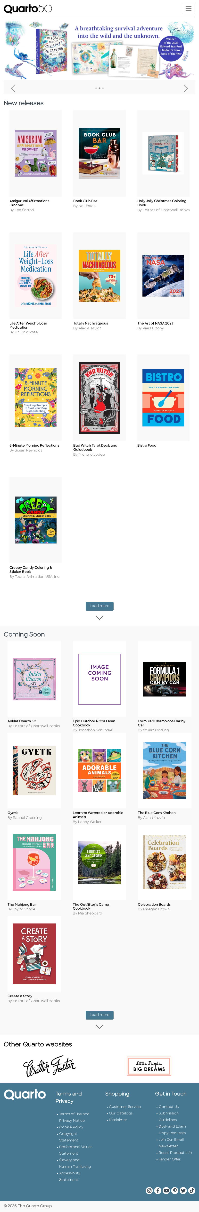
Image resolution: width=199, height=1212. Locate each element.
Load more (102, 606)
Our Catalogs (121, 1113)
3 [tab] (103, 88)
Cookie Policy (71, 1127)
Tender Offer (170, 1159)
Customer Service (125, 1107)
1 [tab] (96, 88)
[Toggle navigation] (188, 8)
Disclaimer (118, 1120)
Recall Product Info (175, 1153)
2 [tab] (99, 88)
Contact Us (169, 1107)
